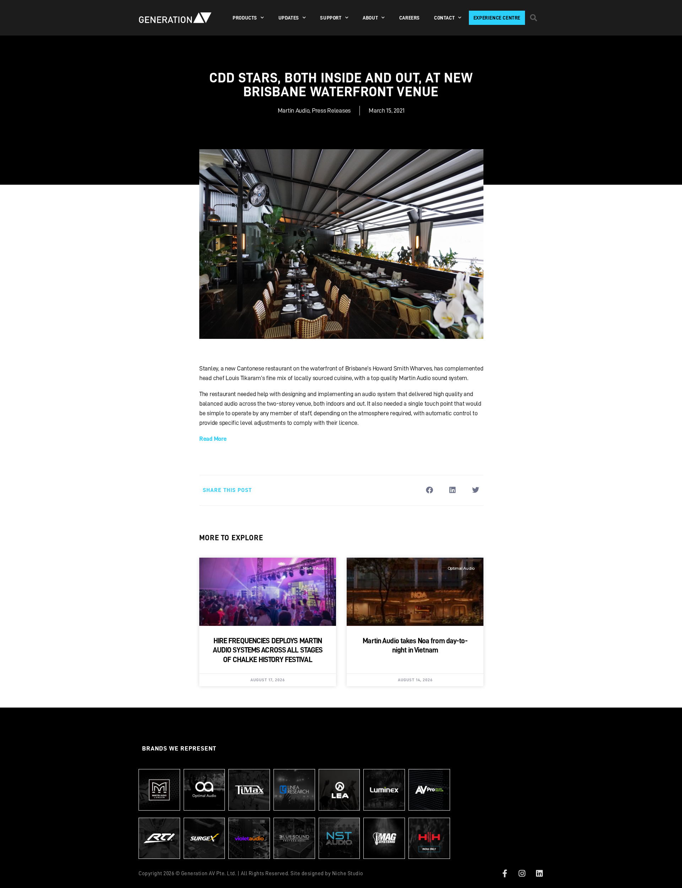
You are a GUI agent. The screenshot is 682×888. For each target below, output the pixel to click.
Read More (213, 438)
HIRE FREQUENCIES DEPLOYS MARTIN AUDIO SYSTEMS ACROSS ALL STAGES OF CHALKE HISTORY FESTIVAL (268, 650)
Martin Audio (294, 110)
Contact (444, 17)
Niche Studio (347, 873)
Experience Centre (496, 17)
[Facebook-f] (505, 873)
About (370, 17)
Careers (409, 17)
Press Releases (331, 110)
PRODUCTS (245, 17)
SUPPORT (330, 17)
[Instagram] (522, 873)
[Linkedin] (539, 873)
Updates (288, 17)
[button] (533, 18)
